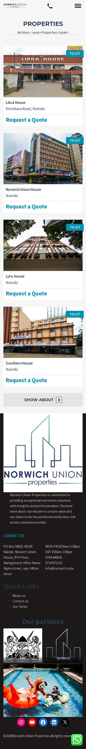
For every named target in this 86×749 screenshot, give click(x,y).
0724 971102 (53, 563)
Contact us (20, 601)
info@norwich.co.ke (59, 568)
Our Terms (20, 606)
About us (19, 595)
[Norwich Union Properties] (14, 5)
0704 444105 (53, 557)
